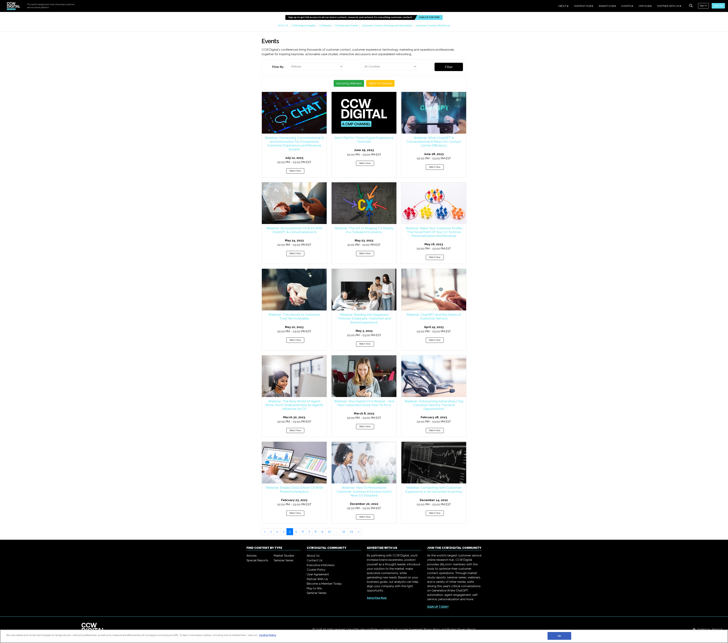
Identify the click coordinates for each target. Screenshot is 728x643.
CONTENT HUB (583, 6)
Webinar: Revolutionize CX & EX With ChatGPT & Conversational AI (294, 230)
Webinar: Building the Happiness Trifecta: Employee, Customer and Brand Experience (364, 318)
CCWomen (325, 25)
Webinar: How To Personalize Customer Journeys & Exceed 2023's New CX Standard (364, 491)
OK (559, 635)
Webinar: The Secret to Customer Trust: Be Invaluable (294, 316)
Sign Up (718, 5)
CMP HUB (644, 6)
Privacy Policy (432, 629)
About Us (313, 555)
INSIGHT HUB (606, 6)
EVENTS (626, 6)
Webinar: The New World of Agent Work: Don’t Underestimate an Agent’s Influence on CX (294, 405)
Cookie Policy (316, 569)
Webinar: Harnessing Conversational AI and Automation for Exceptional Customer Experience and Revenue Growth (294, 143)
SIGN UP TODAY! (438, 606)
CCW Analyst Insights (304, 25)
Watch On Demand (380, 83)
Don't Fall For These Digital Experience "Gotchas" (364, 139)
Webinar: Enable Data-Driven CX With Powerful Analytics (294, 489)
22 (343, 531)
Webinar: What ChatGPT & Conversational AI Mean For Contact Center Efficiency (433, 141)
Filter (449, 67)
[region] (364, 636)
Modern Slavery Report (461, 629)
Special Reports (257, 560)
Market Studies (284, 555)
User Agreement (318, 574)
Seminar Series (283, 560)
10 (329, 531)
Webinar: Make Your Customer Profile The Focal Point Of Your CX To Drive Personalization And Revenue (434, 232)
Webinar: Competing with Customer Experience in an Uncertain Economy (434, 489)
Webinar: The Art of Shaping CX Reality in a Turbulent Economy (364, 230)
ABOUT (562, 6)
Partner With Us (317, 579)
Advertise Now (377, 597)
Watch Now (295, 170)
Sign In (703, 5)
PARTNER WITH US (668, 6)
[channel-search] (691, 5)
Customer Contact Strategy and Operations (387, 25)
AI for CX (283, 25)
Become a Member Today (324, 583)
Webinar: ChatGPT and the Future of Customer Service (433, 316)
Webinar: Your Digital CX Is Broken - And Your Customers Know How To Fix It (364, 403)
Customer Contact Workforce (433, 25)
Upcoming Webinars (349, 83)
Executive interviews (321, 565)
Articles (251, 555)
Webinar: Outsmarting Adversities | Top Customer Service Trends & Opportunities (433, 405)
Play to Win (314, 588)
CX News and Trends (346, 25)
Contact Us (314, 560)
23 (351, 531)
